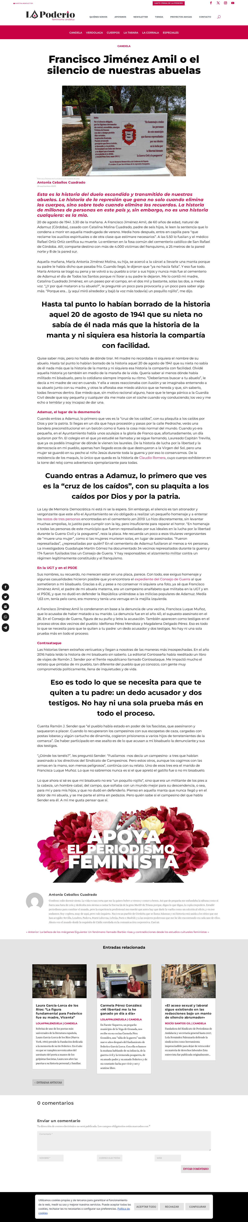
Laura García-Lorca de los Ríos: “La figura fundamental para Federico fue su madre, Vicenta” (59, 1011)
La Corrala (150, 32)
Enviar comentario (196, 1168)
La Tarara (131, 32)
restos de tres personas (61, 519)
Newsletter (140, 17)
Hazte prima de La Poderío (168, 3)
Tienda (159, 17)
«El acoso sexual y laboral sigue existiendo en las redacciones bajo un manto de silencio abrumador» (188, 1011)
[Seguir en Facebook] (211, 3)
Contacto (205, 17)
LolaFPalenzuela (49, 1023)
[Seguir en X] (218, 3)
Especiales (171, 32)
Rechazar (172, 1206)
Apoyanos (120, 17)
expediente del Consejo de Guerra (162, 579)
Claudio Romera (152, 458)
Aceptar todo (146, 1206)
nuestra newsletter (24, 3)
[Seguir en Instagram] (225, 3)
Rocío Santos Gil (178, 1023)
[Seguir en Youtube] (233, 3)
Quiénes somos (98, 17)
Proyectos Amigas (181, 17)
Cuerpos (113, 32)
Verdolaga (94, 32)
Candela (75, 32)
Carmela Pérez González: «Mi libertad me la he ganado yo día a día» (121, 1009)
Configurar (197, 1206)
